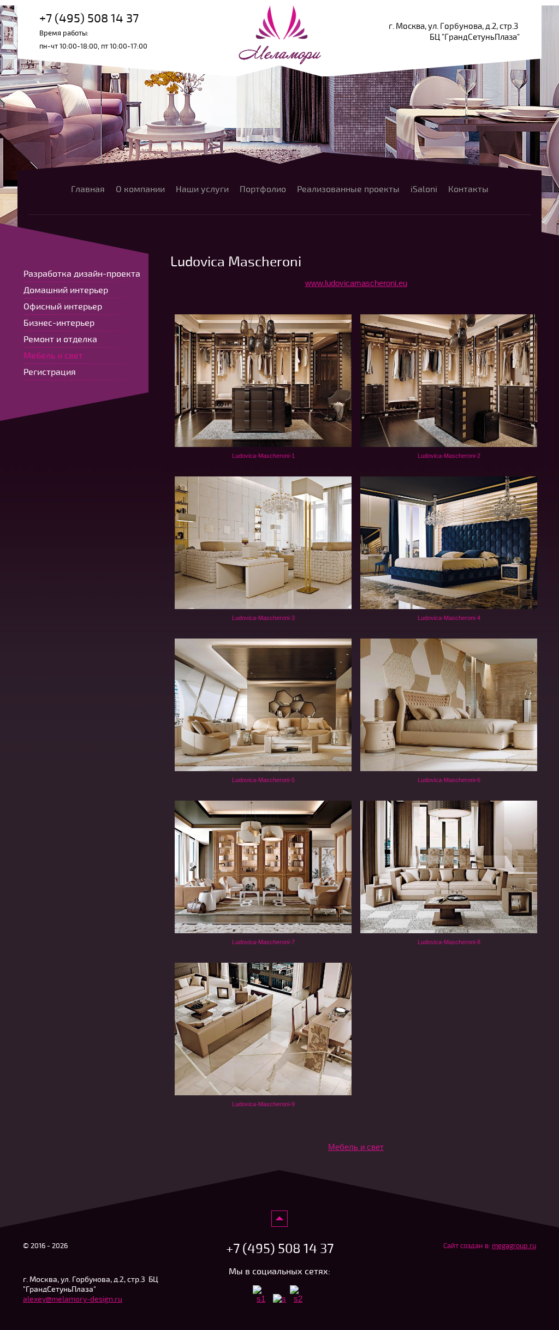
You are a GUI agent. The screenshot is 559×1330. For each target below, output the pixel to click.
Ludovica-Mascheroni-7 (263, 942)
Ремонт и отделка (60, 339)
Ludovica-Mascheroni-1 (263, 455)
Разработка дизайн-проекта (81, 274)
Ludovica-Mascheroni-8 (449, 942)
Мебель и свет (356, 1147)
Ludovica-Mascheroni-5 (263, 780)
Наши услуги (202, 189)
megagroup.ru (514, 1246)
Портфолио (263, 189)
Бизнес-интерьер (58, 323)
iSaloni (424, 189)
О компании (140, 189)
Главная (88, 189)
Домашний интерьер (65, 290)
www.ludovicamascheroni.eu (356, 283)
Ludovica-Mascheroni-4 (449, 618)
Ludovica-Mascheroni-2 (449, 455)
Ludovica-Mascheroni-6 (449, 780)
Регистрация (49, 372)
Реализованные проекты (348, 189)
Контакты (468, 189)
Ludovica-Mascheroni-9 (263, 1104)
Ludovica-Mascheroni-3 (263, 618)
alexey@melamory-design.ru (72, 1299)
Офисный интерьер (62, 306)
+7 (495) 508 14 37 (89, 18)
